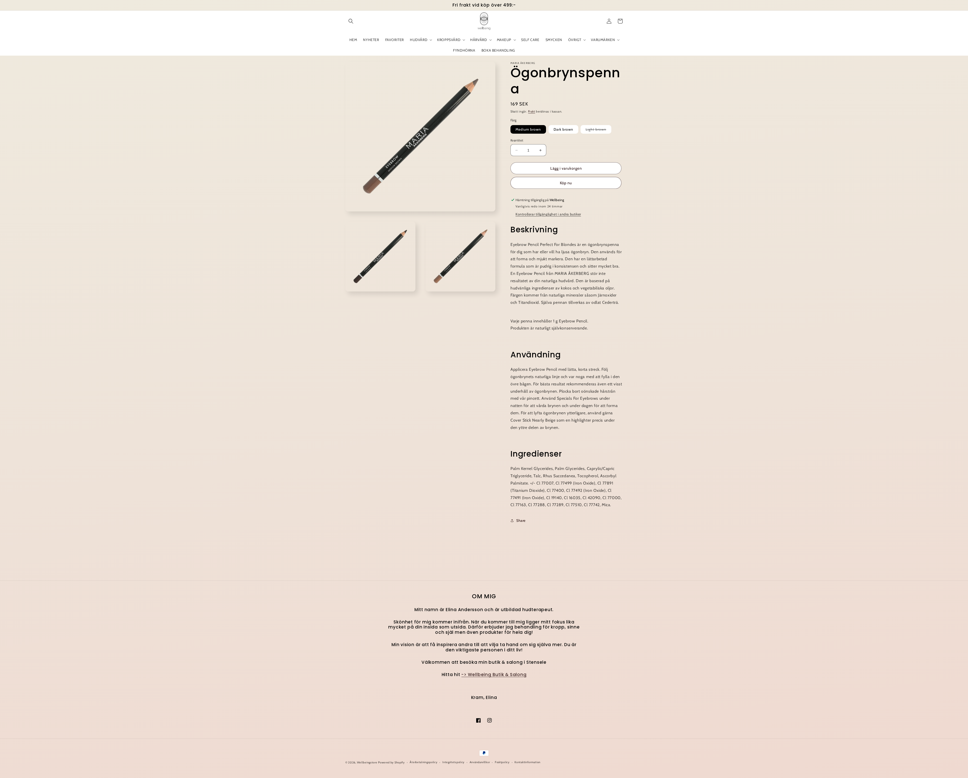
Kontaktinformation (527, 762)
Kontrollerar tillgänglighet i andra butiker (548, 214)
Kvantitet (516, 140)
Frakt (531, 111)
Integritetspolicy (453, 762)
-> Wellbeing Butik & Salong (493, 675)
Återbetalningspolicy (423, 762)
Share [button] (521, 520)
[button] (350, 21)
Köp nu (566, 183)
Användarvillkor (480, 762)
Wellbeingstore (367, 762)
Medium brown (528, 129)
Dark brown (563, 129)
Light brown (598, 130)
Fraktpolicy (502, 762)
